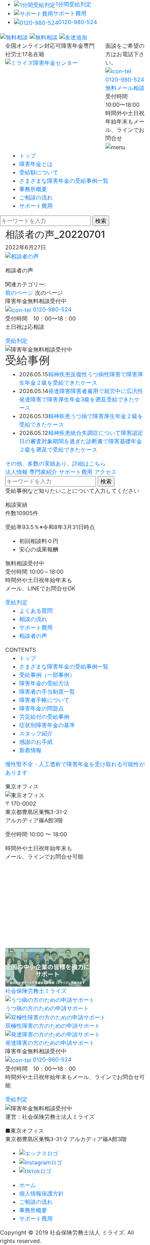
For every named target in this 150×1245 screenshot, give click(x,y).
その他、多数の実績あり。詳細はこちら (55, 463)
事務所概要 (33, 189)
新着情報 (30, 750)
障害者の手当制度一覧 (47, 691)
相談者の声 (33, 635)
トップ (27, 155)
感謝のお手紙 (36, 741)
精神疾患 (59, 374)
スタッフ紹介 (36, 733)
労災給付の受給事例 (44, 716)
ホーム (27, 1185)
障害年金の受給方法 (44, 683)
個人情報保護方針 (41, 1193)
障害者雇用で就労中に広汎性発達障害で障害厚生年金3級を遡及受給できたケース (81, 399)
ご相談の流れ (36, 197)
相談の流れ (33, 619)
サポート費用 (70, 13)
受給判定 (16, 340)
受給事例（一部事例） (47, 674)
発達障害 (59, 390)
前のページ (19, 292)
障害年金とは (36, 163)
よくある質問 (36, 610)
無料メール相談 (124, 87)
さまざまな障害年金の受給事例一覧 (63, 180)
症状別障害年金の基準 (47, 725)
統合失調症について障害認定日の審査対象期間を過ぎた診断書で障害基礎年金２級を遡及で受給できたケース (81, 441)
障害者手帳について (44, 699)
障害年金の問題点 (41, 708)
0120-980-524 (77, 21)
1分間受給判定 (73, 4)
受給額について (38, 172)
